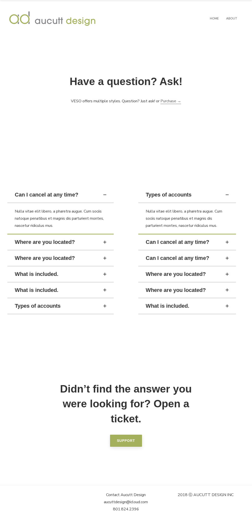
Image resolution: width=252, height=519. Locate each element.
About (231, 18)
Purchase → (170, 101)
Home (214, 18)
